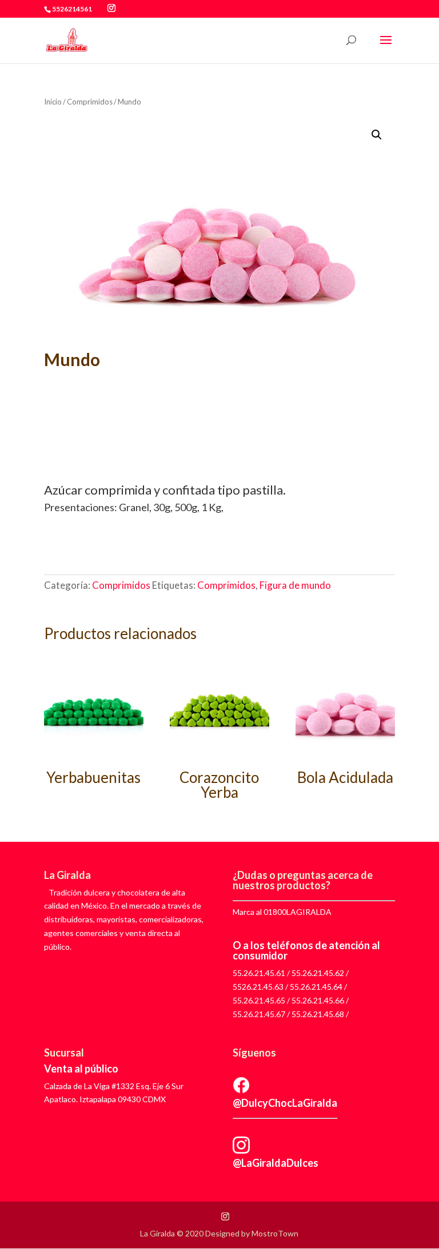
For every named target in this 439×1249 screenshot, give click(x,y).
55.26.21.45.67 (259, 1014)
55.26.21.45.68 (318, 1014)
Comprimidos (90, 101)
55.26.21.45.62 (318, 973)
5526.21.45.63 (258, 986)
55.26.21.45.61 (259, 973)
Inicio (53, 101)
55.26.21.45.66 (318, 1000)
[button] (376, 135)
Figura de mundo (295, 585)
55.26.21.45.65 (259, 1000)
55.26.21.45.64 (316, 986)
